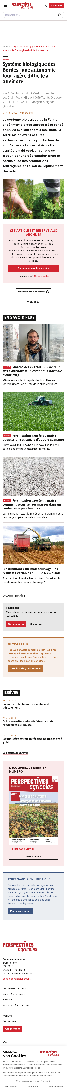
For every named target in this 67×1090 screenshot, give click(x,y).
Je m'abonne (33, 856)
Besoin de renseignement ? (18, 978)
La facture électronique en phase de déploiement (26, 706)
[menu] (5, 5)
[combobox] (33, 15)
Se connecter (41, 276)
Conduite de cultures (14, 988)
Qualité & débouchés (14, 994)
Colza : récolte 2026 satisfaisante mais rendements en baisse (28, 723)
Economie (8, 999)
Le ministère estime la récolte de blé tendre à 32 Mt (32, 741)
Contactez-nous (11, 1021)
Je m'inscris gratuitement (25, 668)
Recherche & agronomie (16, 1005)
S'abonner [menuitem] (57, 5)
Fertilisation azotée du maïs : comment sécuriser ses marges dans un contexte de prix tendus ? (32, 504)
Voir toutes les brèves (15, 752)
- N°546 (22, 849)
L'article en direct (20, 911)
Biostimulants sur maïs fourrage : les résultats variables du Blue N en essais (32, 571)
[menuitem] (45, 5)
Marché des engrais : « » (32, 371)
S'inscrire (36, 624)
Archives (7, 1016)
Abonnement (12, 1028)
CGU (5, 1042)
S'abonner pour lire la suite (33, 268)
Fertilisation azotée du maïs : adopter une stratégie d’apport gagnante (33, 438)
